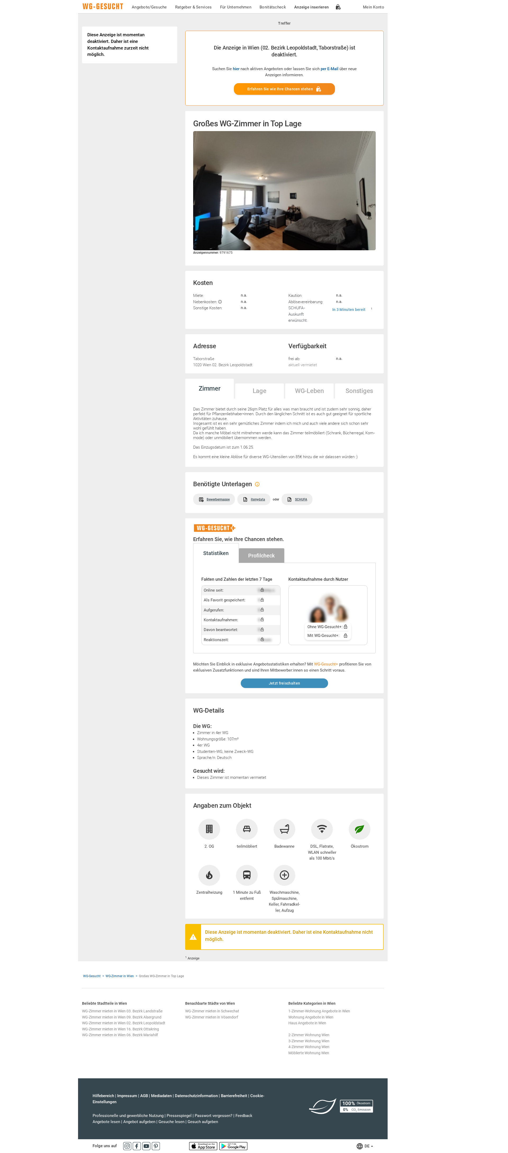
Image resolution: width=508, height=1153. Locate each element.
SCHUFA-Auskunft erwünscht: (297, 314)
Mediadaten (161, 1095)
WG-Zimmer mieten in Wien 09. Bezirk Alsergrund (121, 1017)
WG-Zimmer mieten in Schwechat (212, 1011)
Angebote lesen (106, 1121)
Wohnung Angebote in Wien (310, 1017)
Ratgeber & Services (193, 7)
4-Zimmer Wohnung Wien (308, 1047)
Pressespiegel (179, 1115)
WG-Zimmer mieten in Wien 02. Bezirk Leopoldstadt (123, 1023)
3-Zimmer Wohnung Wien (308, 1041)
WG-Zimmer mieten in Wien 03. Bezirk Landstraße (122, 1011)
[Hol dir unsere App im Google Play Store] (233, 1145)
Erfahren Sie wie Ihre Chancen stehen (280, 89)
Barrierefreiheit (234, 1095)
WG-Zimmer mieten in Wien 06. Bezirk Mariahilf (120, 1035)
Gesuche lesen (171, 1121)
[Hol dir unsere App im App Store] (204, 1145)
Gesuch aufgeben (203, 1121)
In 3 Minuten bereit (349, 309)
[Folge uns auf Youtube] (147, 1145)
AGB (144, 1095)
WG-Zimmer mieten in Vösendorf (211, 1017)
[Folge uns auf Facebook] (137, 1145)
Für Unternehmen (236, 7)
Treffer (284, 23)
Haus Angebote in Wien (307, 1023)
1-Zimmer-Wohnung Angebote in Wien (319, 1011)
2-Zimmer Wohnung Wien (308, 1035)
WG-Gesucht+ (326, 664)
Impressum (127, 1095)
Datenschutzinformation (196, 1095)
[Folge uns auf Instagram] (128, 1145)
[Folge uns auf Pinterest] (156, 1145)
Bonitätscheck (273, 7)
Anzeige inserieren (311, 7)
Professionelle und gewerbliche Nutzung (128, 1115)
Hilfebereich (103, 1095)
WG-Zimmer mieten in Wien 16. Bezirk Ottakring (120, 1029)
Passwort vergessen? (213, 1115)
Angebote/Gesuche (149, 7)
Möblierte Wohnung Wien (308, 1053)
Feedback (243, 1115)
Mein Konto (373, 7)
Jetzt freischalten (284, 683)
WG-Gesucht (92, 976)
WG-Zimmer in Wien (120, 976)
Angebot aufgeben (139, 1121)
